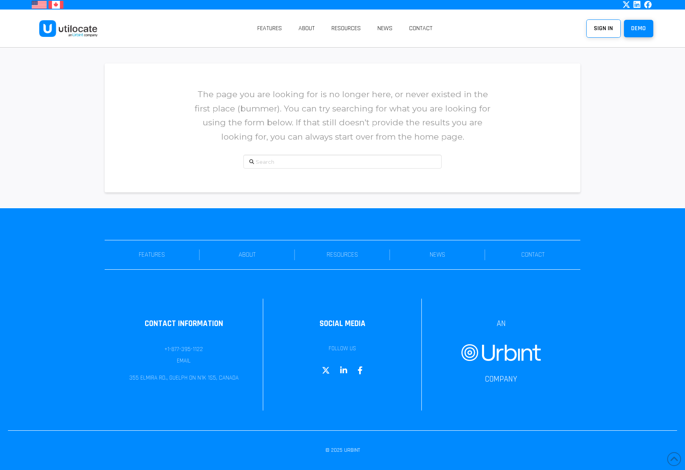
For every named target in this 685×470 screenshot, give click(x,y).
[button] (638, 28)
